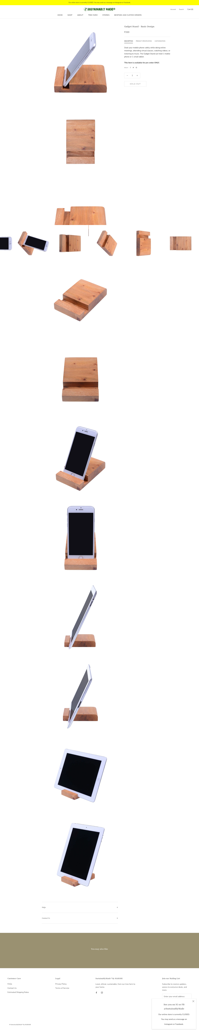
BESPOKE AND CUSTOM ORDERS (128, 15)
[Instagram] (102, 992)
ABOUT (80, 15)
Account (173, 9)
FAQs (44, 907)
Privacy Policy (61, 984)
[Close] (193, 1001)
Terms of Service (62, 988)
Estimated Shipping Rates (18, 992)
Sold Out (135, 84)
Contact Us (46, 918)
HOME (60, 15)
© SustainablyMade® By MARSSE (20, 1024)
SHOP (69, 15)
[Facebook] (130, 67)
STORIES (105, 15)
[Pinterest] (136, 67)
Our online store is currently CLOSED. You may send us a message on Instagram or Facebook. (100, 2)
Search (181, 9)
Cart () (190, 9)
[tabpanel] (147, 54)
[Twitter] (133, 67)
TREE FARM (93, 15)
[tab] (128, 41)
